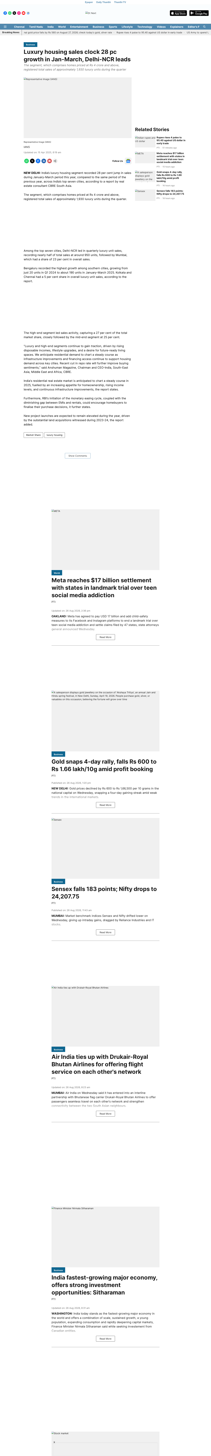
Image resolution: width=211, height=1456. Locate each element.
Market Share (33, 434)
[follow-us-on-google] (128, 161)
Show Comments (77, 455)
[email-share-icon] (49, 162)
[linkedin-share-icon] (43, 162)
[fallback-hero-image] (145, 141)
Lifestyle (127, 26)
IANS (27, 146)
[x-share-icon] (32, 162)
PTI (54, 601)
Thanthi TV (120, 2)
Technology (144, 26)
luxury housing (54, 434)
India (51, 26)
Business (98, 26)
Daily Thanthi (103, 2)
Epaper (89, 2)
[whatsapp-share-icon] (26, 162)
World (62, 26)
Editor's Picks (196, 26)
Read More (105, 637)
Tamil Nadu (36, 26)
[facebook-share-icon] (38, 162)
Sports (113, 26)
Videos (161, 26)
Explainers (176, 26)
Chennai (19, 26)
